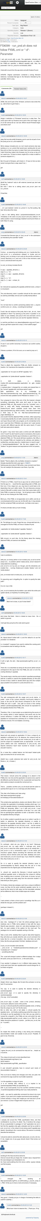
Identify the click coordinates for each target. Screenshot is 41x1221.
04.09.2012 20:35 (20, 772)
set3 (2, 179)
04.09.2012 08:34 (20, 362)
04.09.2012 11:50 (19, 458)
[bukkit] (2, 112)
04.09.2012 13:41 (21, 478)
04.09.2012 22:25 (20, 979)
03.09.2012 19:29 (19, 179)
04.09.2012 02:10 (21, 340)
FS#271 (27, 463)
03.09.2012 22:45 (19, 232)
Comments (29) (6, 88)
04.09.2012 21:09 (21, 918)
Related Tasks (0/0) (20, 89)
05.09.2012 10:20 (20, 1175)
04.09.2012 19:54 (21, 732)
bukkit (7, 40)
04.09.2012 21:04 (21, 841)
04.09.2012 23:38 (19, 1152)
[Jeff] (2, 95)
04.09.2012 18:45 (19, 613)
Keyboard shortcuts (9, 1214)
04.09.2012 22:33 (21, 1047)
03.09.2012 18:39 (21, 136)
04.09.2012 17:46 (20, 519)
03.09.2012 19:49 (20, 204)
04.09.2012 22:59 (20, 1116)
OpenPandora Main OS (17, 38)
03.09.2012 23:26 (21, 249)
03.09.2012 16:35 (20, 115)
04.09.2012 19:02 (21, 634)
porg (9, 41)
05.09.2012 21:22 (26, 1205)
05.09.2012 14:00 (21, 1194)
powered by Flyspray (32, 1218)
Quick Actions (35, 17)
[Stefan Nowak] (2, 229)
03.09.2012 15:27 (21, 98)
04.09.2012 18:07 (27, 598)
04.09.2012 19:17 (20, 658)
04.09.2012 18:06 (21, 552)
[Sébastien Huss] (2, 176)
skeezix (3, 98)
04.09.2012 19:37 (20, 694)
